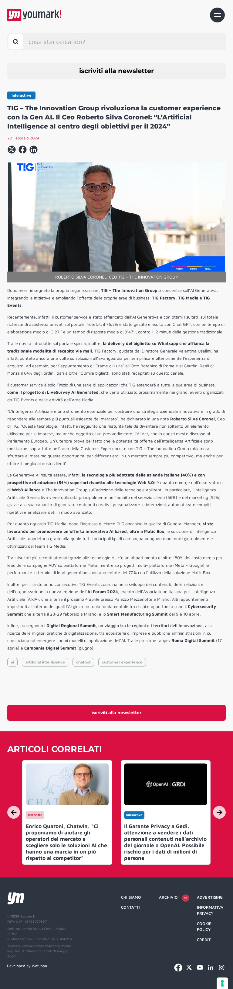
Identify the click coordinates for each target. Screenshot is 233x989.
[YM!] (34, 15)
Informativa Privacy (210, 910)
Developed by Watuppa (27, 966)
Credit (204, 939)
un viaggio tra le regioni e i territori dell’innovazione (150, 625)
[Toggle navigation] (217, 15)
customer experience (122, 662)
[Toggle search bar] (15, 41)
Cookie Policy (204, 926)
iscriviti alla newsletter (116, 71)
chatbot (83, 662)
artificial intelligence (45, 662)
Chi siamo (131, 897)
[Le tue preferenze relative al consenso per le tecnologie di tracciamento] (222, 983)
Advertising (210, 897)
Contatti (130, 907)
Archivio (168, 897)
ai (12, 662)
